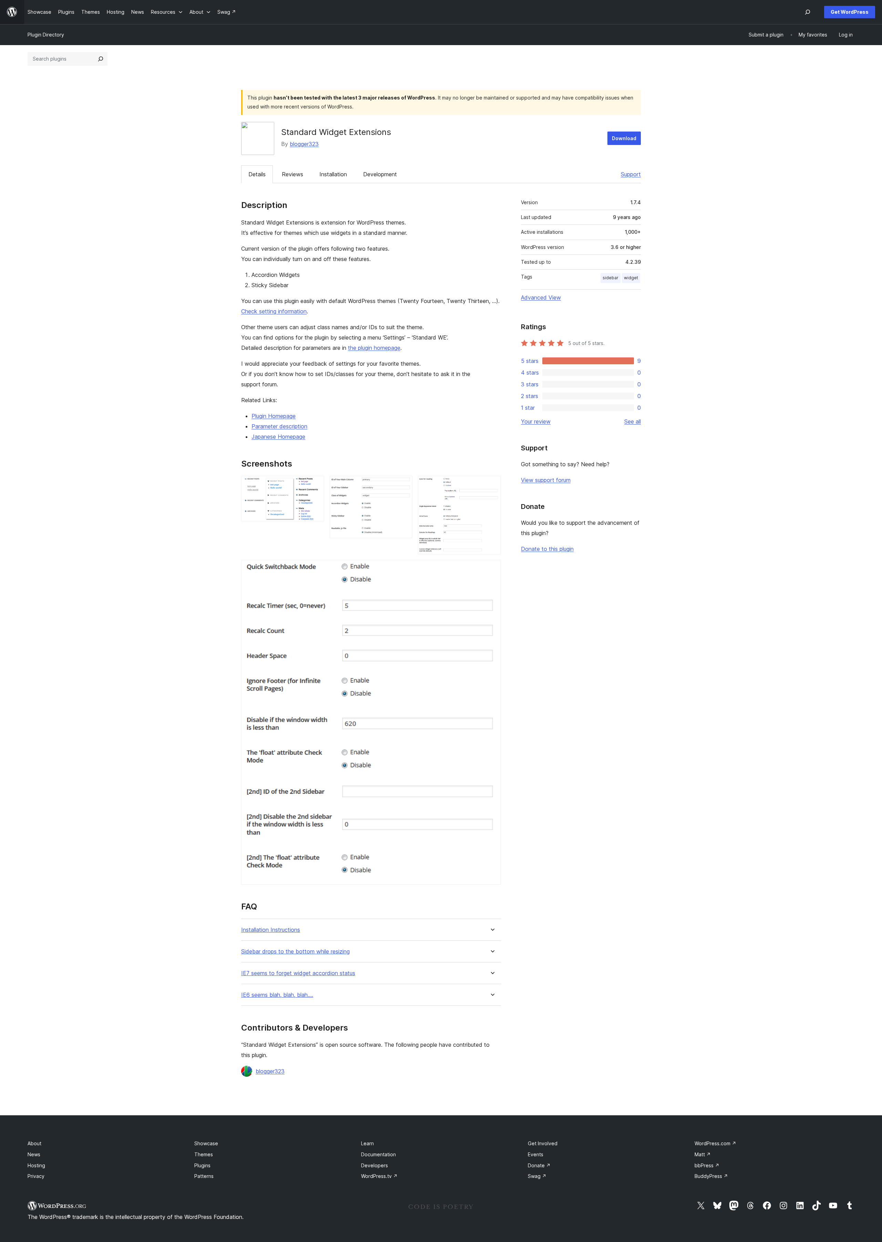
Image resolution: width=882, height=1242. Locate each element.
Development (380, 174)
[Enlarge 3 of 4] (491, 485)
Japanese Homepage (278, 436)
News (34, 1154)
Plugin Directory (46, 35)
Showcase (206, 1143)
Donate (539, 1165)
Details (257, 174)
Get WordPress (850, 12)
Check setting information (274, 311)
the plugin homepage (374, 347)
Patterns (204, 1176)
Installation (333, 174)
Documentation (378, 1154)
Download (624, 138)
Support (631, 174)
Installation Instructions (270, 930)
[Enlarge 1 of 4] (314, 485)
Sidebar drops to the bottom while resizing (295, 951)
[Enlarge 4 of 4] (491, 569)
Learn (367, 1143)
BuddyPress (711, 1176)
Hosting (36, 1165)
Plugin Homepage (274, 416)
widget (631, 277)
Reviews (292, 174)
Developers (374, 1165)
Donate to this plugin (547, 548)
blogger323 (304, 143)
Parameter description (279, 426)
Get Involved (542, 1143)
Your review (536, 421)
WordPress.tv (379, 1176)
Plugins (202, 1165)
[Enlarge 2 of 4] (403, 485)
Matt (703, 1154)
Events (535, 1154)
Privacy (36, 1176)
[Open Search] (807, 12)
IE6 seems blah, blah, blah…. (277, 995)
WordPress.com (715, 1143)
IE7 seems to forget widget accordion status (298, 973)
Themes (203, 1154)
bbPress (707, 1165)
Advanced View (541, 297)
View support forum (546, 480)
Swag (537, 1176)
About (34, 1143)
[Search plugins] (100, 59)
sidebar (610, 277)
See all (632, 421)
